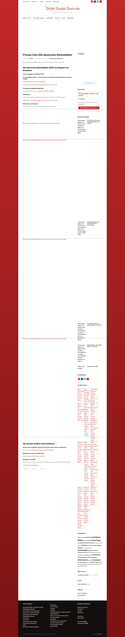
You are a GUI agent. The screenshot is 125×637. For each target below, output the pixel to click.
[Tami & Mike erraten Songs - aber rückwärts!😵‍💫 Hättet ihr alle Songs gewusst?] (97, 77)
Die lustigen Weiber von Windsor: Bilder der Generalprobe (93, 223)
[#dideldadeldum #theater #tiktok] (97, 60)
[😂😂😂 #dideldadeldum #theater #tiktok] (81, 68)
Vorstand (80, 564)
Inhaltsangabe (83, 550)
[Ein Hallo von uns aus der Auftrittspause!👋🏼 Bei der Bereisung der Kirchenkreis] (89, 68)
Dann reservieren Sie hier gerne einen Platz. (34, 456)
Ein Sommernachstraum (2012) (31, 627)
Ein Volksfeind (53, 626)
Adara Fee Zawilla (82, 537)
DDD (79, 542)
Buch (84, 540)
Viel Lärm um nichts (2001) (57, 622)
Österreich (84, 566)
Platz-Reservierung (38, 18)
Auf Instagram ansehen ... (90, 83)
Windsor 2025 (27, 18)
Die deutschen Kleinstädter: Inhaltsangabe (34, 81)
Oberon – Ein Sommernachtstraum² (59, 615)
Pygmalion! (53, 619)
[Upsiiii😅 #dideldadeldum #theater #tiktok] (97, 68)
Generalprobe (98, 545)
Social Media (49, 18)
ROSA (24, 625)
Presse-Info (43, 468)
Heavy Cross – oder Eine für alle (31, 612)
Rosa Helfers (92, 557)
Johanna (31, 58)
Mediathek (71, 18)
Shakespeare (83, 560)
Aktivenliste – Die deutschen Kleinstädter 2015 (35, 100)
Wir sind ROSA (81, 595)
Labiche (98, 552)
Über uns (57, 18)
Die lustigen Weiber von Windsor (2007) (60, 612)
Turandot (52, 610)
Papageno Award (88, 555)
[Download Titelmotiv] (41, 123)
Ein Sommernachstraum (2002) (58, 621)
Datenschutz (56, 1)
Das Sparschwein (54, 617)
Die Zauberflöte (54, 614)
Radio (87, 557)
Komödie (92, 552)
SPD (92, 560)
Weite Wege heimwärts (87, 564)
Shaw (89, 560)
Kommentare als (83, 623)
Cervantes (88, 540)
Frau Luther (26, 619)
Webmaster (81, 612)
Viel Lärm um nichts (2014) (30, 623)
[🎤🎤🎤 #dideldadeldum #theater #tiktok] (81, 77)
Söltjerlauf (88, 562)
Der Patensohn (54, 606)
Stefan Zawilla (81, 562)
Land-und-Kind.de (82, 593)
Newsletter (35, 1)
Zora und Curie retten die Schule (31, 611)
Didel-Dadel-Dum (84, 543)
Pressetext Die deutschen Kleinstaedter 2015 (35, 84)
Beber (80, 540)
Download (34, 468)
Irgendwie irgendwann (29, 616)
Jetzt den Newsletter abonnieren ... (89, 107)
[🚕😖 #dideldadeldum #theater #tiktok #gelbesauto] (81, 60)
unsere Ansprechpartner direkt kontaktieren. (43, 450)
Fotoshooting (89, 545)
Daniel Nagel (96, 540)
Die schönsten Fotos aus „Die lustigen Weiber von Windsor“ (93, 122)
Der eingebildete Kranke (56, 624)
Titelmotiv (93, 562)
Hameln (80, 548)
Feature (80, 545)
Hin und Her (26, 618)
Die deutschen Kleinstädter (56, 58)
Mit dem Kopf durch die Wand (30, 614)
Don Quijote (53, 605)
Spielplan (97, 560)
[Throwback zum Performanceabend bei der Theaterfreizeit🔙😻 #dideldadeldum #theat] (89, 60)
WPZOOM (100, 634)
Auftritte (26, 468)
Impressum (48, 1)
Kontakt (41, 1)
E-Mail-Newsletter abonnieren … (31, 465)
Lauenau (79, 555)
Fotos (84, 545)
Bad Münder (96, 537)
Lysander (52, 608)
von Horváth (99, 562)
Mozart (82, 555)
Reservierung (26, 1)
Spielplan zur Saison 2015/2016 (46, 91)
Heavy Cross (89, 547)
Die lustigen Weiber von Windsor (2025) (33, 607)
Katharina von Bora (82, 552)
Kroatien (95, 552)
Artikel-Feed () (82, 621)
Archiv (63, 18)
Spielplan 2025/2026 (92, 366)
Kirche (88, 552)
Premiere (96, 555)
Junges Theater (92, 550)
